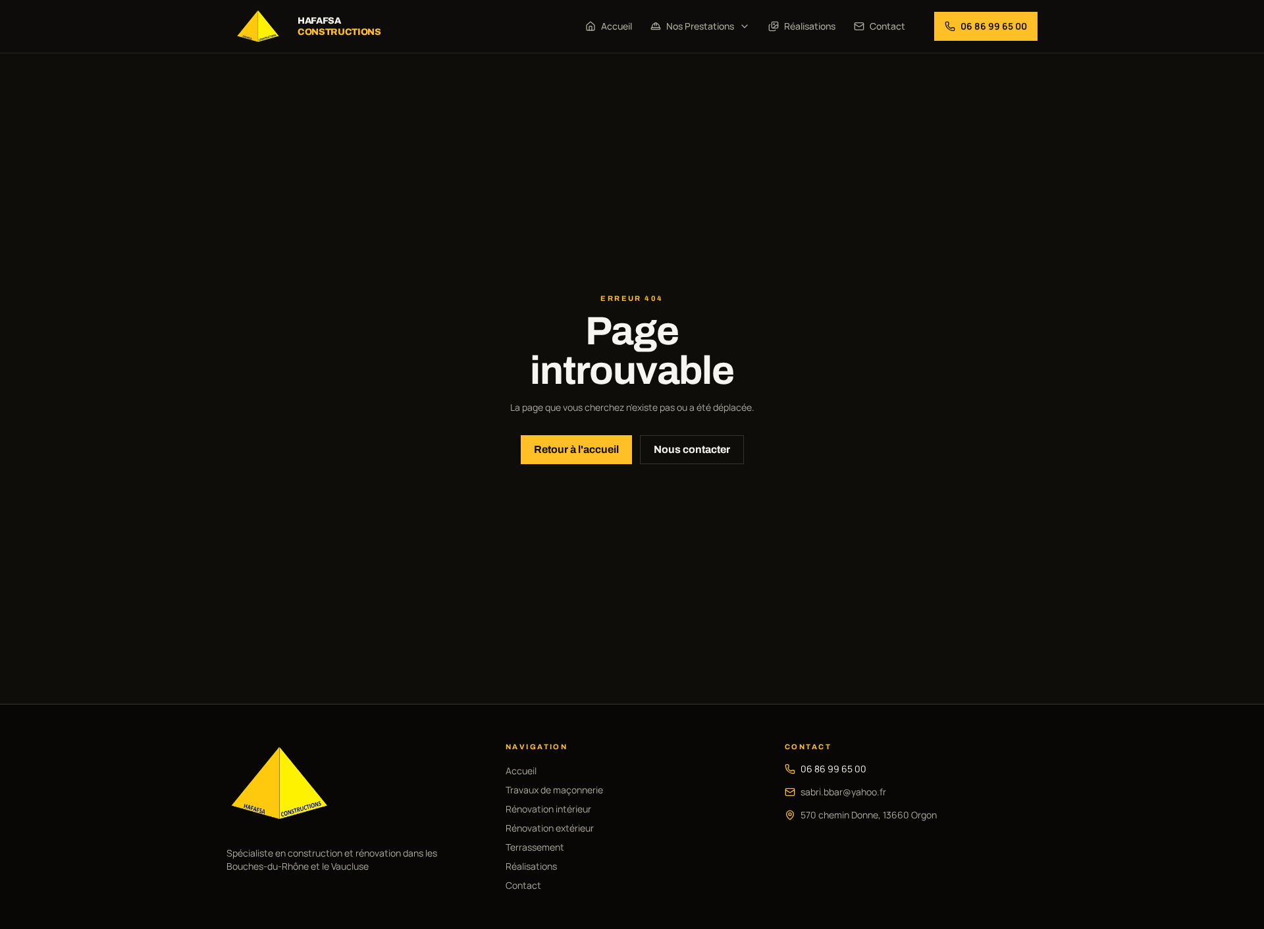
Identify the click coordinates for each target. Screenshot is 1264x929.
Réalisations (809, 26)
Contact (887, 26)
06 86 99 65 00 (833, 768)
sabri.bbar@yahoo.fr (843, 791)
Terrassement (535, 847)
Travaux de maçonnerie (554, 789)
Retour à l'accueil (576, 449)
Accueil (616, 26)
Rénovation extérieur (550, 828)
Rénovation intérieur (548, 809)
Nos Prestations (700, 26)
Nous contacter (692, 449)
